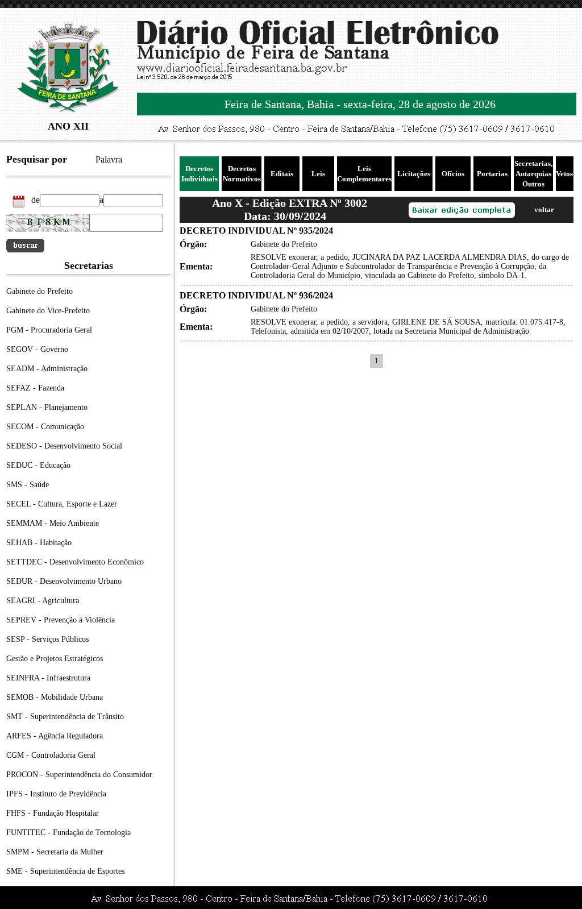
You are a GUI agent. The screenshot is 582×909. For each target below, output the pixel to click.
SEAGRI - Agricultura (42, 600)
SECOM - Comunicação (45, 426)
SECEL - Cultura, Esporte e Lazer (61, 504)
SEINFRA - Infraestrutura (48, 678)
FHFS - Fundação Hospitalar (52, 813)
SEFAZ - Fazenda (35, 388)
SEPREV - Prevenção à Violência (60, 620)
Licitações (413, 173)
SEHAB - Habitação (39, 542)
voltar (544, 209)
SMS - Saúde (27, 484)
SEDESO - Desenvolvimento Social (64, 446)
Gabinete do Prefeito (39, 291)
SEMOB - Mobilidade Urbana (54, 697)
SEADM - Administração (47, 368)
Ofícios (453, 173)
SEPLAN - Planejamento (47, 407)
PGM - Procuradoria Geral (49, 330)
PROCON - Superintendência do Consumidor (79, 774)
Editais (282, 173)
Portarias (492, 173)
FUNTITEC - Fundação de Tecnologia (68, 832)
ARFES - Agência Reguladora (54, 736)
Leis (318, 173)
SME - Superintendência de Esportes (65, 871)
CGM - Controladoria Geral (50, 755)
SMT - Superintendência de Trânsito (65, 716)
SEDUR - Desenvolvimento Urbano (64, 581)
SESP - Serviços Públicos (47, 639)
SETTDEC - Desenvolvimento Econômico (75, 562)
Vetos (564, 173)
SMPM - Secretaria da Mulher (54, 852)
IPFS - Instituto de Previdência (56, 794)
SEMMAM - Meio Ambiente (52, 523)
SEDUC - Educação (38, 465)
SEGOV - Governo (37, 349)
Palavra (108, 159)
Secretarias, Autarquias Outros (533, 173)
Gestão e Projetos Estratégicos (54, 658)
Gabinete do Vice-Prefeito (48, 310)
